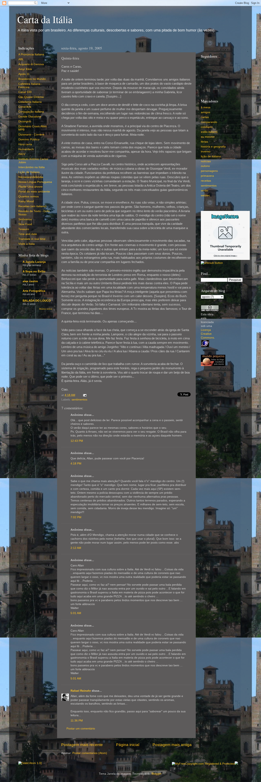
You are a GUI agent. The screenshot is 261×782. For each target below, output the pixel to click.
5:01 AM (76, 613)
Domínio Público (28, 139)
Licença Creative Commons (207, 333)
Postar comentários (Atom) (89, 753)
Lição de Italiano (29, 172)
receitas (206, 180)
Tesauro (23, 229)
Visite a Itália (26, 243)
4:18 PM (76, 463)
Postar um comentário (80, 728)
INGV (21, 154)
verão (204, 190)
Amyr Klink (25, 69)
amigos (205, 112)
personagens (209, 170)
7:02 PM (76, 517)
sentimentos (79, 399)
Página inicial (127, 745)
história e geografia (213, 146)
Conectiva (24, 106)
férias (204, 141)
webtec (205, 195)
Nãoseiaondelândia (30, 177)
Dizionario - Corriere (31, 134)
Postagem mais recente (82, 745)
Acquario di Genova (31, 64)
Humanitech (26, 149)
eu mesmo (208, 136)
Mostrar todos (45, 309)
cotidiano (206, 127)
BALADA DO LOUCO (37, 300)
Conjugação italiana (31, 111)
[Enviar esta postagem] (84, 395)
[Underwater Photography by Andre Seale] (212, 262)
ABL (21, 59)
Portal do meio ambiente (34, 191)
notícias (206, 161)
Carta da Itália (44, 19)
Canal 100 (25, 92)
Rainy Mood (26, 201)
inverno (205, 151)
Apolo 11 (24, 74)
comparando (209, 122)
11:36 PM (77, 720)
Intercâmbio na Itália (31, 167)
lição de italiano (211, 156)
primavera (207, 175)
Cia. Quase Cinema (31, 96)
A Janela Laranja (34, 261)
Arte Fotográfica (34, 290)
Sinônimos (25, 219)
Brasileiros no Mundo (32, 79)
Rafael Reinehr (81, 690)
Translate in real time (31, 239)
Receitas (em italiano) (32, 206)
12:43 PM (77, 440)
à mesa (205, 107)
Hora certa (25, 144)
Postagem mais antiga (172, 745)
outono (205, 166)
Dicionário (24, 121)
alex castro (30, 281)
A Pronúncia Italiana (31, 54)
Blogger (156, 773)
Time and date (27, 234)
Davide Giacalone (29, 116)
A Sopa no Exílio (34, 271)
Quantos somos (28, 196)
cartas (205, 117)
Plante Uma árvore (30, 186)
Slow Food (25, 224)
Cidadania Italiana (30, 101)
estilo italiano (209, 131)
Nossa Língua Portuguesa (35, 181)
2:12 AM (76, 547)
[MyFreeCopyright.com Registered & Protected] (203, 763)
